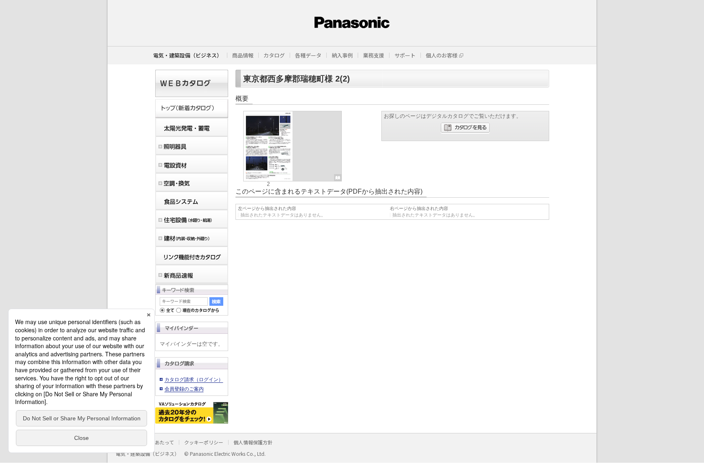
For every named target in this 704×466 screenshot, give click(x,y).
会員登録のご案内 (184, 389)
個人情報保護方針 (253, 442)
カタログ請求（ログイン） (194, 379)
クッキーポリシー (203, 442)
